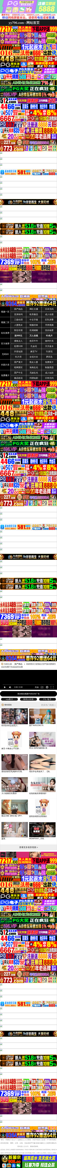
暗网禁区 (18, 367)
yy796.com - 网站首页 (24, 22)
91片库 (18, 357)
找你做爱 (49, 330)
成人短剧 (49, 373)
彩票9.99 (18, 346)
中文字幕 (34, 320)
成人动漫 (49, 314)
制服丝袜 (34, 325)
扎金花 (34, 346)
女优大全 (34, 357)
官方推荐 (5, 343)
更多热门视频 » (48, 705)
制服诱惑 (49, 367)
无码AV (5, 354)
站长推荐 (5, 333)
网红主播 (34, 309)
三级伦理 (18, 320)
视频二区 (5, 322)
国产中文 (18, 373)
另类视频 (49, 325)
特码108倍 (28, 699)
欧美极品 (34, 314)
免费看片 (5, 375)
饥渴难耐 (34, 330)
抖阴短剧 (34, 378)
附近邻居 (18, 330)
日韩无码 (49, 378)
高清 (37, 687)
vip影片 (9, 699)
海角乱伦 (34, 367)
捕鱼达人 (18, 341)
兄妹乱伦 (34, 373)
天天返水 (49, 346)
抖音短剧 (18, 351)
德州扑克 (49, 341)
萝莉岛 (49, 357)
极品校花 (18, 378)
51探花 (49, 351)
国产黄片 (18, 362)
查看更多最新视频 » (28, 847)
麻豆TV (33, 351)
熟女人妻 (34, 362)
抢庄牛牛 (34, 341)
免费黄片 (49, 362)
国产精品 (18, 309)
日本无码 (49, 309)
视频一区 (5, 312)
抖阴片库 (5, 365)
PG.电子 (47, 699)
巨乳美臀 (49, 320)
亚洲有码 (18, 314)
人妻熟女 (18, 325)
